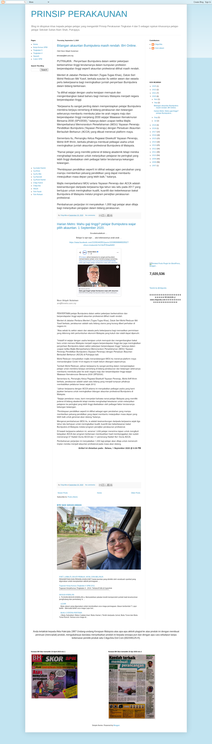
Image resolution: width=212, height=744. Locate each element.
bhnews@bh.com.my (65, 55)
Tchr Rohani (38, 194)
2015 (154, 138)
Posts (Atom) (73, 497)
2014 (154, 142)
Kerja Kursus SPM (40, 47)
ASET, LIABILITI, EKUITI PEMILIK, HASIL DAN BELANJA (81, 577)
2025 (154, 86)
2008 (154, 162)
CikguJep (37, 186)
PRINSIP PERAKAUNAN (79, 14)
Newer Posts (63, 493)
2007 (154, 166)
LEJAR (63, 604)
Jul (155, 121)
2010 (154, 155)
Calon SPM (37, 59)
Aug (156, 117)
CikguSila (158, 44)
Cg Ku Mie (37, 174)
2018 (154, 128)
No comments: (90, 215)
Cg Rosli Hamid (39, 180)
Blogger (116, 725)
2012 (154, 149)
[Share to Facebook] (108, 215)
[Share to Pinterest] (111, 215)
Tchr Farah (37, 192)
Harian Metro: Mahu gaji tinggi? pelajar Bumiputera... (166, 112)
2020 (154, 96)
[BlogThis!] (103, 215)
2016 (154, 135)
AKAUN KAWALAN (66, 595)
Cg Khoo (36, 171)
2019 (154, 125)
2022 (154, 90)
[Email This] (100, 215)
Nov (156, 99)
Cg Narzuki (37, 177)
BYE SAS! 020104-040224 (69, 505)
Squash (36, 56)
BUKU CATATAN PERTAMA (71, 613)
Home (99, 493)
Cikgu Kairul (38, 183)
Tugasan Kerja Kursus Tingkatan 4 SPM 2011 (77, 586)
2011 (154, 152)
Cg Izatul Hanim (39, 168)
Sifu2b (35, 189)
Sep (156, 103)
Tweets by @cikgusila (158, 288)
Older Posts (135, 493)
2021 (154, 93)
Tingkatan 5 (37, 50)
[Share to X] (105, 215)
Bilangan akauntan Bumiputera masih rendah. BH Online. (97, 45)
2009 (154, 159)
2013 (154, 145)
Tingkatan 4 (37, 53)
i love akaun (159, 48)
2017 (154, 132)
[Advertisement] (39, 119)
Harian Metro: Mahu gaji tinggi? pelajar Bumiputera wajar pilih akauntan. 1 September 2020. (96, 226)
